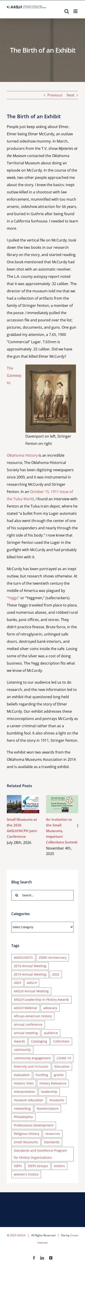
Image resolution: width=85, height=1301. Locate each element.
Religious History (26, 1133)
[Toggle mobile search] (66, 11)
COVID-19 (64, 1058)
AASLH (32, 983)
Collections (61, 1041)
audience (51, 1033)
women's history (26, 1174)
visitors (59, 1166)
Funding (42, 1075)
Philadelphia (23, 1117)
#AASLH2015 (23, 957)
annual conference (28, 1024)
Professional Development (33, 1125)
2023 (17, 983)
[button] (7, 825)
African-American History (33, 1016)
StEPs (18, 1166)
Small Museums (26, 1142)
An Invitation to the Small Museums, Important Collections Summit (55, 804)
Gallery (29, 804)
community (22, 1049)
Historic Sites (24, 1083)
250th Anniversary (52, 957)
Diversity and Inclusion (31, 1066)
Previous (54, 95)
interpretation (24, 1091)
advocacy (50, 1008)
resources (52, 1133)
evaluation (22, 1075)
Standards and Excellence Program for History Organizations (40, 1154)
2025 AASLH (18, 1235)
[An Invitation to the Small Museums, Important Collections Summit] (62, 804)
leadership (49, 1091)
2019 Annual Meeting (30, 974)
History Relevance (52, 1083)
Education (62, 1066)
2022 (55, 974)
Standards (52, 1142)
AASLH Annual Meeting (31, 991)
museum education (28, 1100)
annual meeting (26, 1033)
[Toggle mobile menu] (75, 11)
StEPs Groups (38, 1166)
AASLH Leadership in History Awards (41, 999)
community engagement (32, 1058)
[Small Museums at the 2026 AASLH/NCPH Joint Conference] (23, 804)
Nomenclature (47, 1108)
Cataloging (39, 1041)
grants (59, 1075)
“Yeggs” (13, 597)
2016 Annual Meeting (30, 966)
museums (56, 1100)
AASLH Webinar (25, 1008)
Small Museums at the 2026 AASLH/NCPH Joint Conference (16, 804)
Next (71, 95)
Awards (19, 1041)
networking (22, 1108)
